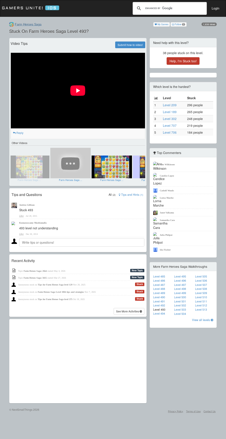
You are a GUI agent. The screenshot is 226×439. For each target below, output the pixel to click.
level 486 (159, 281)
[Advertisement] (77, 361)
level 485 (159, 276)
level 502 (180, 305)
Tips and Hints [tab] (131, 195)
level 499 (180, 293)
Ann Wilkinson (167, 164)
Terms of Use (193, 411)
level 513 (201, 310)
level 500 (180, 297)
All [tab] (112, 195)
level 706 (170, 132)
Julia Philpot (166, 235)
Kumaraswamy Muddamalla (33, 223)
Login (215, 8)
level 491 (159, 301)
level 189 (170, 112)
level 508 (201, 289)
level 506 (201, 281)
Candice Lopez (167, 176)
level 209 (170, 105)
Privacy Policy (175, 411)
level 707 (170, 125)
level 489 (159, 293)
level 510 (201, 297)
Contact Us (209, 411)
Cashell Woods (167, 190)
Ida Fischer (165, 250)
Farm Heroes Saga (28, 24)
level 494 (159, 313)
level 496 (180, 281)
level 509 (201, 293)
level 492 (159, 305)
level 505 (201, 276)
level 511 (201, 301)
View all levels (201, 320)
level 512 (201, 305)
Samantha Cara (167, 220)
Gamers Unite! (29, 8)
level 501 (180, 301)
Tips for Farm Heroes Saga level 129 (55, 284)
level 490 (159, 297)
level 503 (180, 310)
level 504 (180, 314)
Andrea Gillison (27, 205)
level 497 (180, 285)
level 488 (159, 289)
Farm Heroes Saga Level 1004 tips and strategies (61, 292)
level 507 (201, 285)
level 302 (170, 118)
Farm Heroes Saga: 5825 (35, 278)
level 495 (180, 276)
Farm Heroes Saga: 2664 (35, 271)
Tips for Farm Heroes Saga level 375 (55, 299)
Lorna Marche (166, 198)
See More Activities (128, 311)
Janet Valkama (167, 212)
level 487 (159, 285)
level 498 (180, 289)
